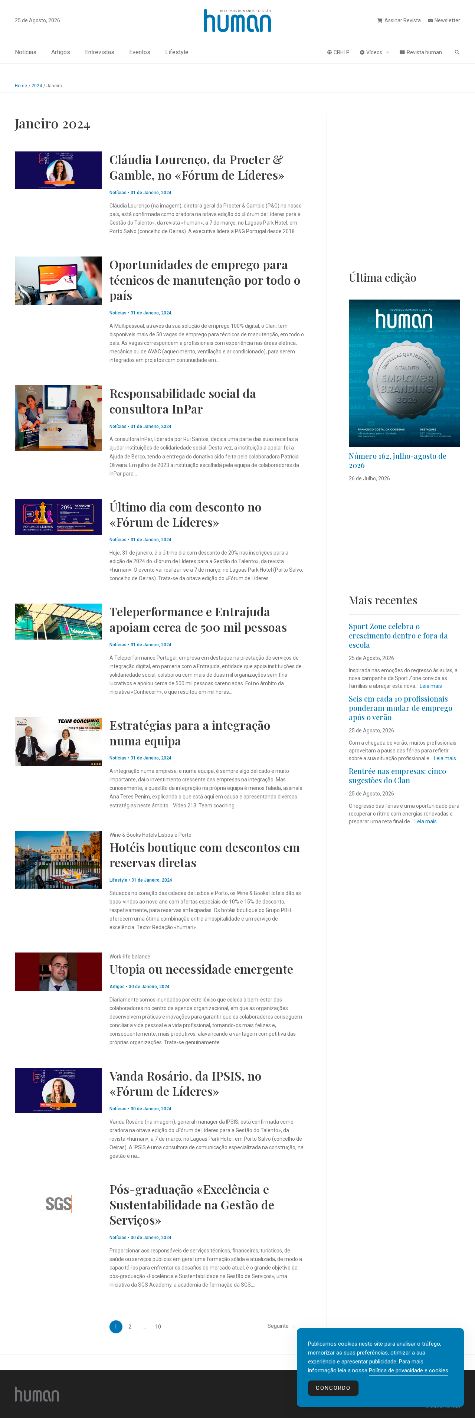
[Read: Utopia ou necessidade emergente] (58, 971)
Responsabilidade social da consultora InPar (182, 400)
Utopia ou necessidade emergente (201, 969)
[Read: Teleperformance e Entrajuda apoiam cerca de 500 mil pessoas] (58, 621)
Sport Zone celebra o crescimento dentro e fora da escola (398, 635)
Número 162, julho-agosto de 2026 (397, 460)
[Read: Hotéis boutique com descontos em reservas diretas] (58, 859)
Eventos (139, 52)
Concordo (333, 1388)
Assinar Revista (402, 20)
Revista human (424, 52)
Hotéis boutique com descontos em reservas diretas (204, 854)
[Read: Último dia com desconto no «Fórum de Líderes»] (58, 516)
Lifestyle (177, 52)
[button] (385, 52)
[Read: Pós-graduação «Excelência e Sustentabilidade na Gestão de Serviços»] (58, 1203)
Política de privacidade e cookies (408, 1370)
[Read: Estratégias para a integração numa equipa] (58, 741)
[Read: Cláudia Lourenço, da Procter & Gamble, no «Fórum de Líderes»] (58, 170)
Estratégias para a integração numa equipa (190, 732)
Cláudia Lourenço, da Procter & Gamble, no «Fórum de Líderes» (196, 167)
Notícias (25, 52)
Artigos (60, 52)
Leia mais (431, 686)
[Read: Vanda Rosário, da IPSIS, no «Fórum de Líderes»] (58, 1090)
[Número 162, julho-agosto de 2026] (404, 373)
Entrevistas (99, 52)
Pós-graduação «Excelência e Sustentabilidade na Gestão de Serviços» (191, 1204)
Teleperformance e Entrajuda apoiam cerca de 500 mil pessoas (198, 619)
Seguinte (282, 1326)
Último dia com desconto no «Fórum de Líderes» (185, 514)
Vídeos (374, 52)
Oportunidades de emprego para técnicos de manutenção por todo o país (205, 279)
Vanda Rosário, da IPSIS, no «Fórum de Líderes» (185, 1083)
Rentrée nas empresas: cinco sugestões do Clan (397, 775)
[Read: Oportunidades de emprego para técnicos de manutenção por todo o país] (58, 280)
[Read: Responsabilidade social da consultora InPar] (58, 418)
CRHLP (342, 52)
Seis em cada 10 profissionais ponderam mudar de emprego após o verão (400, 707)
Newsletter (447, 20)
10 (158, 1326)
